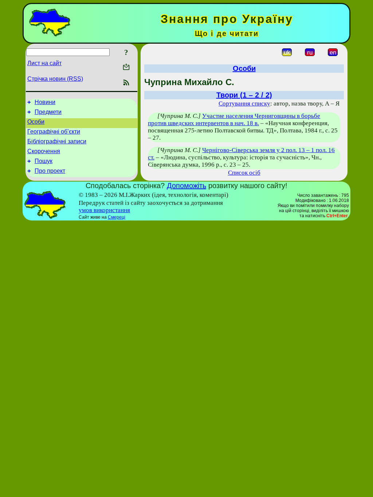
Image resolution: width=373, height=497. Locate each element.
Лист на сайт (44, 63)
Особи (35, 122)
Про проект (50, 171)
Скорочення (43, 151)
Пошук (43, 161)
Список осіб (244, 172)
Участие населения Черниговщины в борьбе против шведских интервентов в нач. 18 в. (234, 119)
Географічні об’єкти (53, 131)
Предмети (48, 112)
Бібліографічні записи (56, 141)
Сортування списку (244, 103)
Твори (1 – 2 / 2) (244, 95)
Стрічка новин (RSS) (55, 79)
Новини (45, 102)
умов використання (104, 210)
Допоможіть (186, 186)
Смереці (116, 217)
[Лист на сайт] (126, 67)
